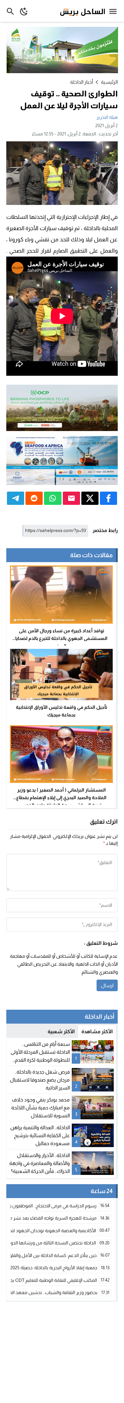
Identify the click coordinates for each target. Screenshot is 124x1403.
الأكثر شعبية (61, 1031)
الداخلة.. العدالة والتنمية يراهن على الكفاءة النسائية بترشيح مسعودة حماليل (40, 1135)
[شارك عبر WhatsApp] (53, 498)
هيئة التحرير (107, 117)
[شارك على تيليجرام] (15, 498)
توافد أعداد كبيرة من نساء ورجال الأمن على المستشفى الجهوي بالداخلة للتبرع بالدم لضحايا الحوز (61, 638)
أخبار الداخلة (81, 82)
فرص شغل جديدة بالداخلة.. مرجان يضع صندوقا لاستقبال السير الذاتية (40, 1079)
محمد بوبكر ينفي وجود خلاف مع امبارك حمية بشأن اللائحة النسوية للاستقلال (40, 1107)
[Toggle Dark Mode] (24, 11)
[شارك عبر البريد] (71, 498)
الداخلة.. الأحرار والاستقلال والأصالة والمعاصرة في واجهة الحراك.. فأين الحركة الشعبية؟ (39, 1163)
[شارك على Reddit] (34, 498)
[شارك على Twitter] (90, 498)
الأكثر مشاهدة (97, 1031)
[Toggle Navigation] (114, 11)
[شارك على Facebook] (108, 498)
